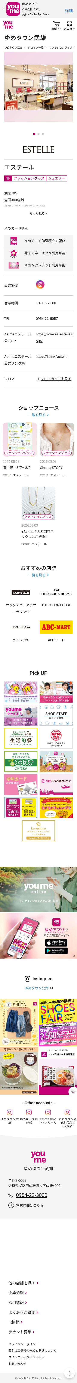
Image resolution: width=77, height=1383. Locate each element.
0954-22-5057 (47, 319)
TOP (69, 1373)
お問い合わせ (17, 1364)
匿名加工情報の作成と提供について (32, 1350)
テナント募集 (19, 1332)
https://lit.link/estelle (51, 357)
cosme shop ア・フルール (48, 1120)
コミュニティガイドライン (26, 1357)
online (56, 25)
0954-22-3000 (31, 1195)
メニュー (69, 25)
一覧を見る (37, 415)
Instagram (40, 284)
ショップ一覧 (35, 47)
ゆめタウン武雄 (13, 47)
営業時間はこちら (29, 1205)
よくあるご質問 (21, 1312)
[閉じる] (3, 9)
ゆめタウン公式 (37, 988)
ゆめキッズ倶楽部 (29, 1120)
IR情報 (13, 1322)
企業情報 (16, 1293)
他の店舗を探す (21, 1283)
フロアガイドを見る (56, 379)
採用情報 (16, 1302)
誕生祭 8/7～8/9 (17, 468)
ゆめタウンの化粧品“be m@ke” (67, 1122)
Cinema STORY (51, 468)
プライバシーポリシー (23, 1344)
